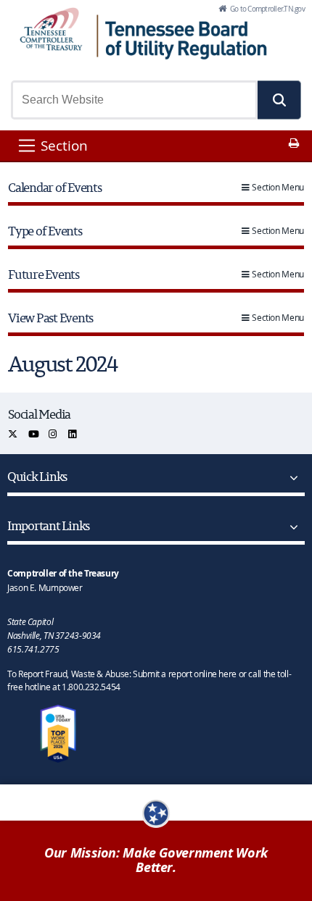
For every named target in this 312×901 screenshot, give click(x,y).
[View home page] (51, 29)
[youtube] (34, 434)
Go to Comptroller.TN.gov (267, 9)
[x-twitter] (13, 434)
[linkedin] (73, 434)
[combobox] (134, 100)
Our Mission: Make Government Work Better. (156, 860)
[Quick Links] (290, 478)
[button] (279, 100)
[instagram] (53, 434)
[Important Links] (290, 527)
